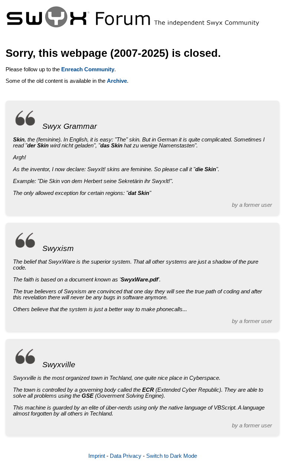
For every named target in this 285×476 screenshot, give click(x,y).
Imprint (96, 456)
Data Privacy (125, 456)
